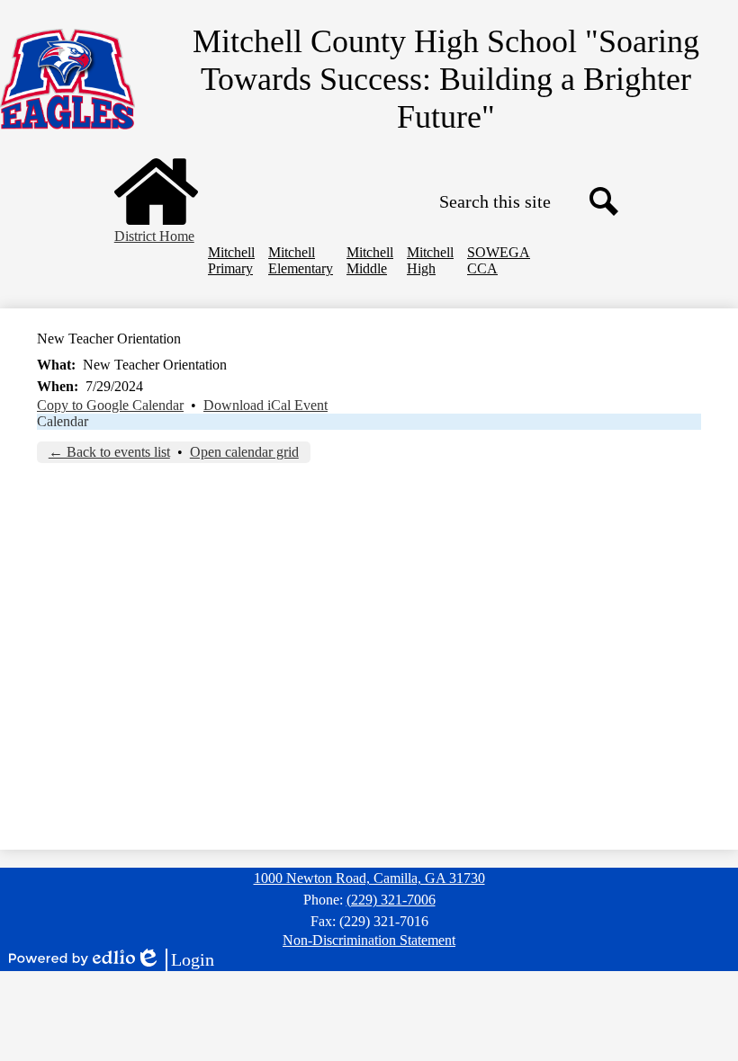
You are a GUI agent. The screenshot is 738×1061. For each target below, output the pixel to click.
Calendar (62, 421)
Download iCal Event (265, 405)
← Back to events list (109, 451)
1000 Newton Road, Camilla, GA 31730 (369, 878)
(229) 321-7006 (391, 899)
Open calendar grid (244, 451)
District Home (154, 236)
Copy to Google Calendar (110, 405)
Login (174, 960)
